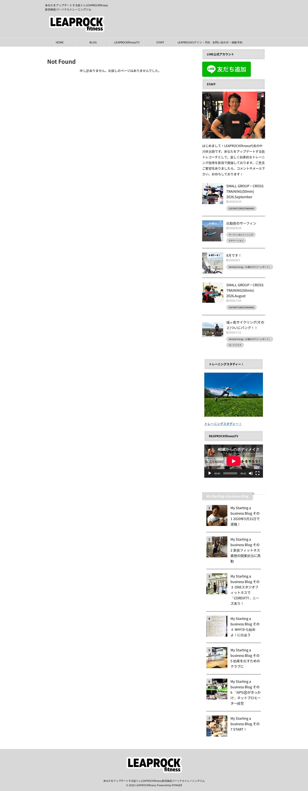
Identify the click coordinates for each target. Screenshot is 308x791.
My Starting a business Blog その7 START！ (245, 724)
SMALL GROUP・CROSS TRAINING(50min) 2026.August (245, 290)
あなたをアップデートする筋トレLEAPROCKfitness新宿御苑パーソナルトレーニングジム (154, 780)
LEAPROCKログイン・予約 (193, 42)
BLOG (93, 42)
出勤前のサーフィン (241, 223)
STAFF (160, 42)
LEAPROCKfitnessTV (126, 42)
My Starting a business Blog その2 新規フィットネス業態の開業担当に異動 (245, 550)
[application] (233, 461)
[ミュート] (251, 473)
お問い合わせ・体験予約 (227, 42)
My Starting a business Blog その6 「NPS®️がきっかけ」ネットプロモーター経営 (245, 692)
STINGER (177, 785)
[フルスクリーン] (257, 473)
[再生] (210, 473)
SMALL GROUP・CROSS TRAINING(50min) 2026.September (245, 191)
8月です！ (234, 255)
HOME (60, 42)
